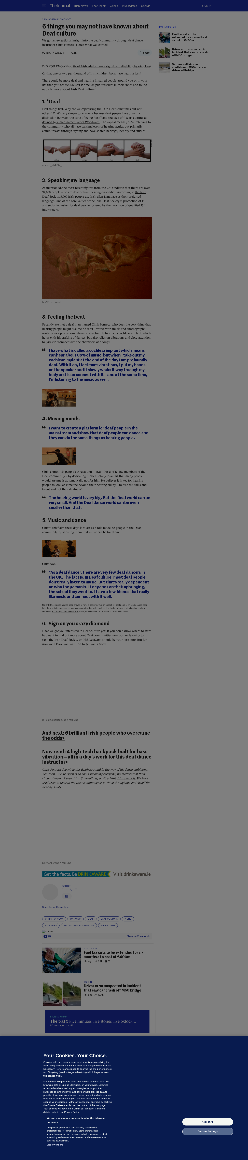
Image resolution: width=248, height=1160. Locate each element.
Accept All (208, 1121)
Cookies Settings (208, 1131)
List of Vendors (55, 1144)
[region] (124, 1098)
